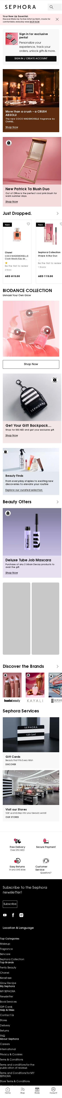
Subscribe (10, 904)
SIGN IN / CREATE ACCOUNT (31, 59)
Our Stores (12, 817)
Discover (11, 765)
